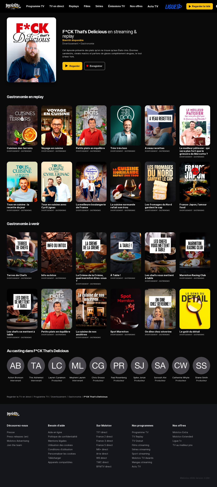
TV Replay (137, 436)
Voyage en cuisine (52, 148)
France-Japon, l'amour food (193, 206)
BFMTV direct (104, 466)
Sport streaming (141, 453)
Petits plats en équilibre (90, 148)
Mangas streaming (142, 462)
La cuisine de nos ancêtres (86, 333)
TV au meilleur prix (183, 445)
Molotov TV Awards (142, 457)
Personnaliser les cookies (62, 453)
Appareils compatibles (60, 462)
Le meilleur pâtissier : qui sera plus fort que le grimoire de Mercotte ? (195, 151)
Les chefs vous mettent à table (159, 277)
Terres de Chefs (17, 275)
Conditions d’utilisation (60, 449)
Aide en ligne (55, 432)
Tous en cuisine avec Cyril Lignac (53, 206)
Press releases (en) (17, 436)
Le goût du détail (190, 331)
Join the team (14, 445)
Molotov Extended (183, 436)
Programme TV (140, 432)
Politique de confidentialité (62, 436)
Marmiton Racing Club (193, 275)
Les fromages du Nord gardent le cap (158, 206)
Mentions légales (57, 440)
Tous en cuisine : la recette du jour (18, 206)
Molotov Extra (180, 432)
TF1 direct (101, 432)
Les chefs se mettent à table (21, 333)
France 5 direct (104, 445)
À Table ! (115, 275)
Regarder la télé (201, 6)
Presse (11, 432)
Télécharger (54, 457)
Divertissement (70, 43)
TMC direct (102, 462)
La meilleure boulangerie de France (91, 206)
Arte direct (102, 453)
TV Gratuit (137, 440)
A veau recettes (154, 148)
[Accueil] (13, 6)
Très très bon (118, 148)
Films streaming (140, 445)
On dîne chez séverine (158, 331)
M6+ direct (102, 449)
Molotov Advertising (18, 440)
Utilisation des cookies (60, 445)
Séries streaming (141, 449)
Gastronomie (87, 43)
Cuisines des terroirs (20, 148)
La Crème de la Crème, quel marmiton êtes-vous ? (91, 278)
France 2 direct (104, 436)
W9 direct (101, 457)
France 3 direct (104, 440)
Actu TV (136, 466)
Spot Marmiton (119, 331)
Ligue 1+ (177, 440)
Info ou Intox (48, 275)
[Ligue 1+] (173, 6)
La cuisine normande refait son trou (122, 206)
